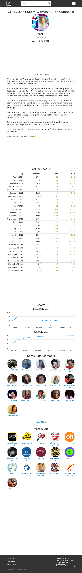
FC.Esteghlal (26, 473)
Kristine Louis (27, 385)
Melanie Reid (55, 400)
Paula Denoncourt (69, 386)
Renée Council (41, 370)
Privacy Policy (11, 561)
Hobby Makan (55, 473)
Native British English (41, 474)
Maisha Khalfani (12, 416)
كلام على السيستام (26, 443)
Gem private (40, 443)
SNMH (12, 473)
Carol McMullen (12, 400)
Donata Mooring (26, 401)
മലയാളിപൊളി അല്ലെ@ (12, 444)
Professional (26, 370)
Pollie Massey (12, 385)
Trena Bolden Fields (69, 371)
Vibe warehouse (55, 459)
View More (41, 422)
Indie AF (70, 458)
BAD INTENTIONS (12, 459)
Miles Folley (69, 400)
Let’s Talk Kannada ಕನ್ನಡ (69, 474)
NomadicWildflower (12, 371)
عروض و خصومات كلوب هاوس (55, 444)
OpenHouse (69, 443)
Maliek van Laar (55, 385)
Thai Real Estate (26, 459)
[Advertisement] (41, 59)
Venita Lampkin (41, 386)
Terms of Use (11, 564)
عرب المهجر (41, 458)
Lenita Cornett (55, 370)
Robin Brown (41, 400)
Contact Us (10, 558)
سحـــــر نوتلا (12, 489)
